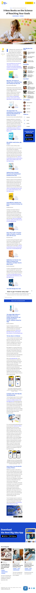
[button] (18, 292)
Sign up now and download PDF (18, 300)
